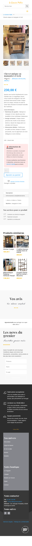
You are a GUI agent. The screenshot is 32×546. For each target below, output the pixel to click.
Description (9, 193)
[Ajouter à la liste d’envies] (13, 238)
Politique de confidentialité (21, 522)
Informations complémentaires (15, 195)
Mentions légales (8, 522)
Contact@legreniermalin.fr (15, 501)
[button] (26, 27)
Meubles (6, 80)
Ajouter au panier (13, 175)
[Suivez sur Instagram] (8, 513)
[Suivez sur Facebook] (5, 513)
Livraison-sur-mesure (18, 78)
